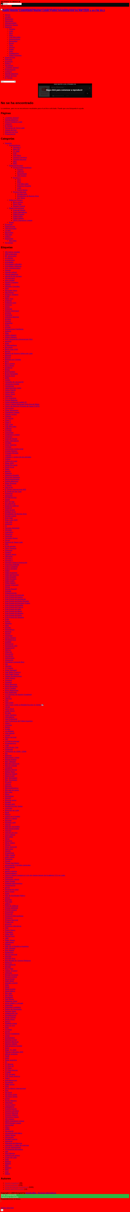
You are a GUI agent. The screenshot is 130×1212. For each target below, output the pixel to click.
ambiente (8, 301)
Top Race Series (11, 1097)
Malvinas (8, 756)
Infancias (8, 652)
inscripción (9, 656)
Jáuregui (8, 666)
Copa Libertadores (20, 212)
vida (6, 1151)
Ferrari (7, 540)
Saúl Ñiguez (9, 999)
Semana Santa (10, 1011)
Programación (10, 70)
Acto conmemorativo (13, 268)
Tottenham (9, 1103)
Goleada (8, 591)
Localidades (9, 731)
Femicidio (8, 536)
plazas (7, 898)
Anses (7, 307)
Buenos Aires (10, 376)
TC (6, 1062)
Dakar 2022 (9, 463)
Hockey (12, 47)
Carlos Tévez (10, 394)
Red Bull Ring (10, 959)
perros (7, 887)
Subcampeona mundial (13, 1046)
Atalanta (8, 331)
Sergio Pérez (10, 1019)
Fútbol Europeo (10, 579)
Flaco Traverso (10, 548)
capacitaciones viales (13, 388)
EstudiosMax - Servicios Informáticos (41, 1193)
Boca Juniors (18, 202)
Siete (7, 1028)
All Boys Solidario (11, 295)
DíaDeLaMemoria (11, 481)
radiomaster (9, 942)
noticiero (8, 831)
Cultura (7, 459)
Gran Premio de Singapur (14, 617)
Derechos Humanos (12, 477)
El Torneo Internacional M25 (15, 489)
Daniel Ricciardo (11, 465)
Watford (8, 1162)
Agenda (8, 270)
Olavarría (8, 841)
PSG (6, 928)
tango (7, 1058)
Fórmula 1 (17, 147)
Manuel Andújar (11, 760)
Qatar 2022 (9, 934)
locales (7, 729)
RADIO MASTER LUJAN (14, 1189)
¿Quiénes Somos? (12, 68)
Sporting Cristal (11, 1040)
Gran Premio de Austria (14, 597)
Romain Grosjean (11, 975)
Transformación (11, 1109)
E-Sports (8, 485)
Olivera (7, 845)
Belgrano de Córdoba (13, 360)
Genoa (7, 587)
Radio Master (10, 940)
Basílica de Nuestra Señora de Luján (19, 353)
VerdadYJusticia (11, 1139)
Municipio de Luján (12, 810)
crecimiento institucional (14, 449)
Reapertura (9, 952)
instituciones (9, 658)
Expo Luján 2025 (11, 520)
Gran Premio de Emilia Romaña (17, 601)
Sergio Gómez (10, 1017)
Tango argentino (11, 1060)
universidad (9, 1125)
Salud (7, 987)
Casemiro (8, 396)
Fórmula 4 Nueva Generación (16, 563)
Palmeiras (8, 859)
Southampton (10, 1038)
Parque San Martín (12, 863)
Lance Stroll (9, 709)
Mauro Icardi (9, 776)
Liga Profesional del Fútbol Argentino (19, 721)
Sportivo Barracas (12, 1042)
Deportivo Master (11, 25)
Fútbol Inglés (18, 216)
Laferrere (20, 172)
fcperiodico (9, 532)
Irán (6, 664)
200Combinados (11, 254)
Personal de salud (11, 890)
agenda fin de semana (13, 276)
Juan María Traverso (13, 672)
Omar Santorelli (11, 847)
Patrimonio (9, 877)
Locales (8, 17)
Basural (8, 358)
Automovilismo (14, 39)
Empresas (9, 494)
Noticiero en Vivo (11, 132)
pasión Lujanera (11, 871)
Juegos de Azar (11, 76)
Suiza (7, 1048)
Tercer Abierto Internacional (15, 1088)
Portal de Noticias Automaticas (16, 1187)
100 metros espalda (12, 252)
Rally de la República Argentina (17, 946)
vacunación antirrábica (13, 1133)
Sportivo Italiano (11, 1044)
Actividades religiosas (13, 266)
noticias (8, 825)
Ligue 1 (7, 723)
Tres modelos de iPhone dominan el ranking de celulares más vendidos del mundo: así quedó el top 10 (39, 9)
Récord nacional (11, 954)
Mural (7, 812)
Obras (7, 839)
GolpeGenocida (11, 593)
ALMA (7, 297)
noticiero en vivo (11, 833)
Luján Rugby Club (11, 747)
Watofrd (8, 1164)
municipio (8, 808)
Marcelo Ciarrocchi (12, 764)
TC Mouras (9, 1064)
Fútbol (7, 571)
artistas (8, 327)
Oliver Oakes (10, 843)
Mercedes (12, 241)
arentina (8, 313)
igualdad (8, 642)
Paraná (7, 861)
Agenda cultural (11, 272)
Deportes (8, 27)
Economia (8, 224)
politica (7, 904)
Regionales (9, 19)
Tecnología (9, 66)
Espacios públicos (12, 506)
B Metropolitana (11, 345)
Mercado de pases (12, 790)
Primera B (8, 914)
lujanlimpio (9, 749)
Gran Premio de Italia (13, 609)
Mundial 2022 (10, 804)
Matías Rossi (10, 772)
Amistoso (8, 305)
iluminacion (9, 644)
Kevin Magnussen (11, 690)
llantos (7, 727)
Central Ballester (11, 400)
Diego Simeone (10, 483)
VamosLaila (9, 1137)
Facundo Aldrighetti (12, 528)
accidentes (9, 258)
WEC (15, 162)
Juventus (8, 682)
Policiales (8, 59)
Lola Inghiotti (10, 733)
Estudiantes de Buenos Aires (28, 196)
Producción (9, 922)
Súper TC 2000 (10, 1050)
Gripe (7, 619)
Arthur (7, 325)
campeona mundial (12, 384)
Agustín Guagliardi (12, 1183)
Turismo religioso (11, 1115)
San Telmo (21, 198)
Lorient (7, 735)
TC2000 (8, 1072)
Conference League (12, 435)
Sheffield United (11, 1024)
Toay (6, 1091)
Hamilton (8, 623)
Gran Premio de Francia (14, 607)
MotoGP (8, 798)
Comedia (8, 431)
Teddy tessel (9, 1084)
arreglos (8, 319)
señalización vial (11, 1013)
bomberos (8, 368)
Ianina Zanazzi (10, 638)
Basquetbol (13, 41)
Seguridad (8, 1005)
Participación (10, 867)
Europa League (10, 516)
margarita (8, 768)
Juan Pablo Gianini (12, 674)
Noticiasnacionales (12, 829)
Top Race (8, 1093)
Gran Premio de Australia (14, 595)
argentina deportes (12, 317)
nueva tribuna (10, 835)
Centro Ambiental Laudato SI (16, 402)
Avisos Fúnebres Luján (13, 122)
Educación (9, 487)
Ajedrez (8, 284)
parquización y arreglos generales (18, 865)
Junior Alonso (10, 678)
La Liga (7, 697)
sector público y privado (14, 1003)
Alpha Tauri (9, 299)
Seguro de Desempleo (13, 1009)
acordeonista (10, 260)
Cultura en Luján (11, 461)
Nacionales (9, 21)
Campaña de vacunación (14, 382)
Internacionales (10, 23)
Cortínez (8, 447)
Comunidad (9, 433)
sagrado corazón (11, 983)
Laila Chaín (9, 703)
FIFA (6, 544)
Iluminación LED (11, 646)
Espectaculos (10, 57)
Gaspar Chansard (11, 585)
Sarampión (9, 997)
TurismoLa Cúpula (12, 1117)
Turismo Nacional (19, 159)
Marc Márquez (10, 762)
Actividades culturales (13, 264)
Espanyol (8, 508)
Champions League (12, 412)
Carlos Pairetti (10, 390)
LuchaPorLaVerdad (12, 741)
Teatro (7, 1078)
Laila (6, 701)
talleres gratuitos (11, 1054)
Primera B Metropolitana (22, 168)
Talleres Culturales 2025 (14, 1052)
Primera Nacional (19, 192)
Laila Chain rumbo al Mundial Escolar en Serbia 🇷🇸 (24, 705)
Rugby (11, 49)
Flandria (12, 29)
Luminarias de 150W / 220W (15, 751)
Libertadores (9, 717)
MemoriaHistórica (11, 788)
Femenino (8, 534)
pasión (7, 869)
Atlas (11, 35)
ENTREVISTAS (10, 498)
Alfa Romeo (9, 293)
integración (9, 660)
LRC (6, 739)
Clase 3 (8, 422)
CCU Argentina (10, 398)
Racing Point (10, 936)
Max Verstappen (11, 778)
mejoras (8, 784)
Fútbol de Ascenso (16, 166)
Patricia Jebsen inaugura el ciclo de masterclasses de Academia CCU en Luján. (35, 875)
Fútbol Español (18, 214)
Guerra (7, 621)
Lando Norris (10, 711)
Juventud (8, 680)
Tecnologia (9, 243)
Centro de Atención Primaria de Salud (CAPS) (22, 406)
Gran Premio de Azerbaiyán (15, 599)
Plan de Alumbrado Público (15, 896)
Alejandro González (12, 286)
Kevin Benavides (11, 686)
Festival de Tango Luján (14, 542)
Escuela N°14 (10, 504)
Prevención (9, 912)
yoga (7, 1172)
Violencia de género (12, 1155)
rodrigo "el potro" (11, 971)
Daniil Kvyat (9, 467)
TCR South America (12, 1076)
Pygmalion (9, 932)
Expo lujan (9, 518)
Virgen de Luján (11, 1158)
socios (7, 1032)
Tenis (11, 45)
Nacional (8, 821)
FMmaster (9, 556)
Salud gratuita (10, 989)
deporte (8, 471)
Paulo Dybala (10, 881)
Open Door (9, 849)
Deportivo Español (24, 186)
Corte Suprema (10, 445)
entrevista (8, 496)
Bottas (7, 370)
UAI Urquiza (21, 176)
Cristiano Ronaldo (11, 453)
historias (8, 632)
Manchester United (12, 758)
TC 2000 (16, 151)
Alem (11, 33)
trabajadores (9, 1107)
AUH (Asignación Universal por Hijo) (19, 339)
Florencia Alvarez (11, 1185)
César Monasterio (11, 410)
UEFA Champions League (22, 220)
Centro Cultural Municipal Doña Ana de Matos (22, 404)
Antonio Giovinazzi (12, 311)
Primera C (17, 178)
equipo (7, 500)
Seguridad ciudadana (13, 1007)
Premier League (11, 910)
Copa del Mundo (19, 210)
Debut (7, 469)
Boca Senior (9, 366)
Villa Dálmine (10, 1153)
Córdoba (8, 443)
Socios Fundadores (12, 1034)
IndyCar (8, 650)
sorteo (7, 1036)
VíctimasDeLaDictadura (14, 1149)
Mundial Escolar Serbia (13, 806)
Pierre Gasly (9, 892)
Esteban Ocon (10, 512)
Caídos (7, 380)
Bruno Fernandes (11, 374)
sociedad (8, 1030)
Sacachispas (22, 174)
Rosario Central (19, 206)
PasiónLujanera (11, 873)
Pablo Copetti (10, 855)
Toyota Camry (10, 1105)
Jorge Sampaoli (11, 670)
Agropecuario (22, 194)
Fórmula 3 (8, 561)
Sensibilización (10, 1015)
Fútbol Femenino (15, 55)
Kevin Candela (10, 688)
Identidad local (10, 640)
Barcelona (8, 347)
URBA (7, 1129)
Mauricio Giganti (11, 774)
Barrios (7, 351)
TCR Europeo (10, 1074)
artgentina (8, 323)
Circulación (9, 418)
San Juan (8, 993)
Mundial (8, 802)
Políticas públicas (11, 906)
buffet (7, 378)
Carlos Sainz (10, 392)
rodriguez (8, 973)
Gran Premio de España (14, 605)
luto (6, 754)
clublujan (8, 429)
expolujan (8, 524)
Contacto (8, 72)
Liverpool (8, 725)
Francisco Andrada (12, 565)
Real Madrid (9, 950)
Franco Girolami (11, 569)
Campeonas (9, 386)
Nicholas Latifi (10, 823)
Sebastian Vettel (11, 1001)
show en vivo (10, 1026)
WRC (15, 164)
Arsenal (8, 321)
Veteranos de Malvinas (13, 1143)
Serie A (7, 1021)
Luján (11, 31)
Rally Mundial (10, 948)
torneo (7, 1099)
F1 (6, 526)
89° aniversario (10, 256)
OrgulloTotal (9, 853)
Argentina (8, 315)
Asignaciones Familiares (14, 329)
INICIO (7, 15)
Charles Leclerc (11, 414)
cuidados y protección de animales (18, 457)
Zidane (7, 1174)
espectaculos (10, 510)
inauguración (10, 648)
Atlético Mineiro (11, 337)
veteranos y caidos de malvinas (17, 1145)
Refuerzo (8, 963)
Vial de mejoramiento (13, 1147)
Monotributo (9, 796)
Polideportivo (14, 53)
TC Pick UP (9, 1066)
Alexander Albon (11, 291)
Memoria (8, 786)
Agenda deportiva (11, 74)
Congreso (8, 437)
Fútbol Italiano (18, 218)
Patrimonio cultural (12, 879)
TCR (14, 153)
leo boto (8, 713)
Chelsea (8, 416)
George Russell (11, 589)
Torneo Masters (11, 1101)
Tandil (7, 1056)
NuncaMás (9, 837)
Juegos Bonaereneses (13, 676)
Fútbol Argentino (11, 573)
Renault (8, 967)
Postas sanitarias (11, 908)
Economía (8, 62)
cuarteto (8, 455)
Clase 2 (8, 420)
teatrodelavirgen (11, 1080)
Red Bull (8, 957)
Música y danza (11, 818)
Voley (11, 51)
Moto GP (16, 149)
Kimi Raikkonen (11, 692)
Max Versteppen (11, 780)
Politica (7, 237)
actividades (9, 262)
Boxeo (11, 43)
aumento (8, 341)
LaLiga (7, 707)
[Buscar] (1, 4)
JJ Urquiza (9, 668)
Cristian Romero (11, 451)
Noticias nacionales (12, 827)
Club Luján (9, 425)
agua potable (10, 280)
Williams (8, 1168)
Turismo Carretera (20, 157)
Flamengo (8, 550)
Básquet (8, 355)
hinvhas (8, 628)
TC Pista (8, 1068)
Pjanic (7, 894)
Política (8, 64)
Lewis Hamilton (10, 715)
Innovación (9, 654)
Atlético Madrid (10, 335)
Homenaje (8, 636)
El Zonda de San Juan (13, 492)
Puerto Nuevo (22, 190)
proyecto (8, 924)
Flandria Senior (10, 554)
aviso (7, 343)
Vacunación (9, 1131)
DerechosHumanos (12, 479)
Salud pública (10, 991)
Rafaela (8, 944)
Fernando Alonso (11, 538)
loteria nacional (10, 737)
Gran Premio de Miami (13, 611)
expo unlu (8, 522)
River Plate (17, 204)
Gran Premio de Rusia (13, 615)
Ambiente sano (10, 303)
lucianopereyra (10, 743)
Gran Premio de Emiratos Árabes (17, 603)
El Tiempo (8, 78)
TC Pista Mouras (11, 1070)
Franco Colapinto (11, 567)
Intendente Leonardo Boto (14, 662)
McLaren (8, 782)
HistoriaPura (9, 630)
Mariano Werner (11, 770)
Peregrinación (10, 885)
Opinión (8, 851)
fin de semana (10, 546)
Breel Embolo (10, 372)
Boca (7, 362)
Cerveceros (9, 408)
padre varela (9, 857)
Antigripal (8, 309)
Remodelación (10, 965)
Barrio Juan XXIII (11, 349)
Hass (7, 626)
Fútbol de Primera (15, 200)
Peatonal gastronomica (13, 883)
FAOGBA (8, 530)
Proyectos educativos (13, 926)
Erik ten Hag (9, 502)
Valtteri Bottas (10, 1135)
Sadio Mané (9, 981)
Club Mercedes (14, 37)
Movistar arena (10, 800)
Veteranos (8, 1141)
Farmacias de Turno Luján (15, 128)
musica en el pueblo (12, 816)
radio (7, 938)
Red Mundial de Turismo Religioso (18, 961)
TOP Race (17, 155)
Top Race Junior (11, 1095)
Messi (7, 794)
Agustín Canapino (11, 282)
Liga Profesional (11, 719)
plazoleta (8, 900)
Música (7, 814)
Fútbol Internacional (16, 208)
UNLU (7, 1127)
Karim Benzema (11, 684)
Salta (7, 985)
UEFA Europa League (13, 1123)
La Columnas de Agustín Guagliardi (18, 695)
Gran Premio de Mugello (14, 613)
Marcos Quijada (11, 766)
